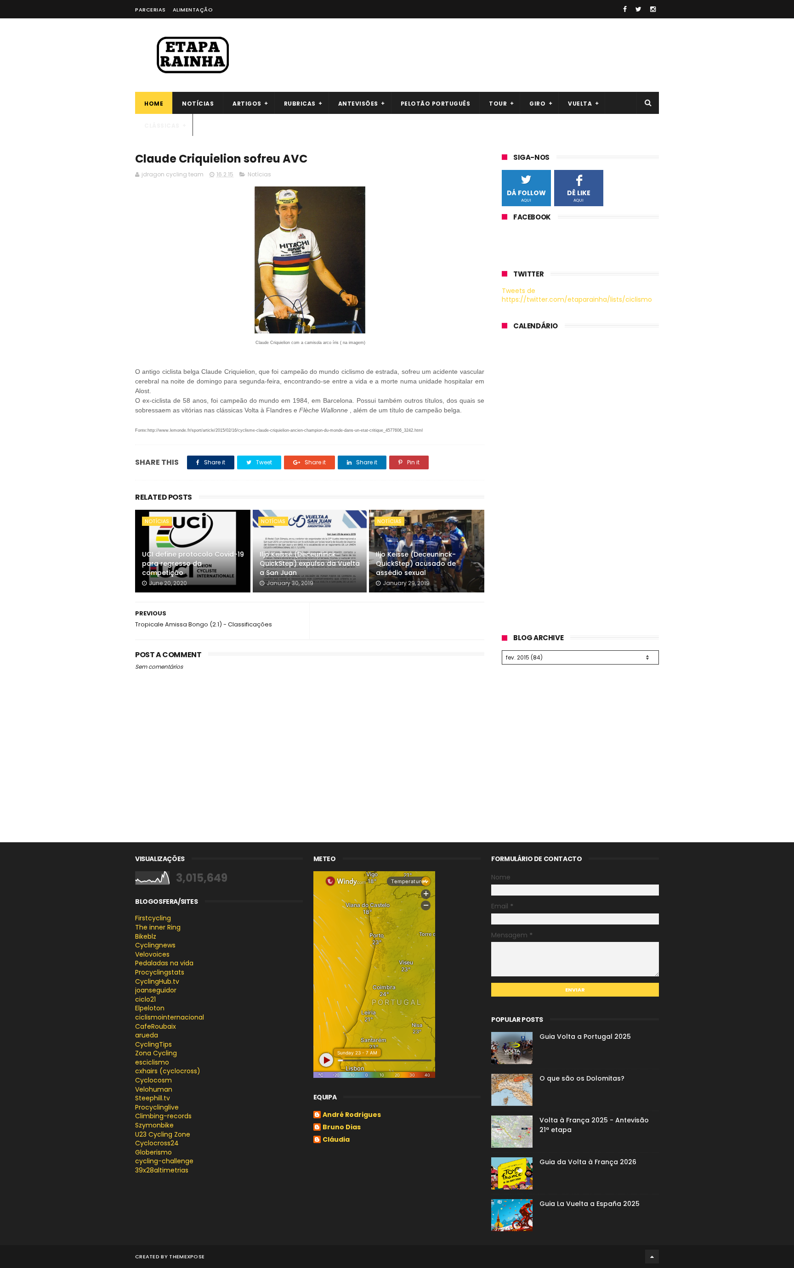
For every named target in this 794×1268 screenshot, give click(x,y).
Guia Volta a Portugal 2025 (585, 1036)
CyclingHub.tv (157, 981)
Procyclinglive (157, 1107)
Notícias (198, 103)
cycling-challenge (164, 1161)
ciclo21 (145, 999)
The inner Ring (158, 927)
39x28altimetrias (161, 1170)
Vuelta (580, 103)
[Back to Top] (652, 1256)
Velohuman (153, 1089)
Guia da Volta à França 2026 (587, 1162)
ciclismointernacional (169, 1017)
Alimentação (193, 9)
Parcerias (150, 9)
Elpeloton (149, 1008)
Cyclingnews (155, 945)
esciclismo (152, 1062)
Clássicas (162, 126)
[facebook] (625, 9)
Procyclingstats (159, 972)
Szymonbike (154, 1125)
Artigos (247, 103)
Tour (498, 103)
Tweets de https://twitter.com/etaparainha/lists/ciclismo (577, 295)
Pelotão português (436, 103)
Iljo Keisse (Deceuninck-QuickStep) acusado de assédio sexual (416, 563)
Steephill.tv (152, 1098)
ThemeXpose (186, 1256)
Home (153, 103)
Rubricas (300, 103)
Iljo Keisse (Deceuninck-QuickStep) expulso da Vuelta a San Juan (310, 563)
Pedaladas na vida (164, 963)
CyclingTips (153, 1044)
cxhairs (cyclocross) (167, 1071)
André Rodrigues (352, 1115)
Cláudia (336, 1140)
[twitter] (638, 9)
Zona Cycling (156, 1053)
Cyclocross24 (157, 1143)
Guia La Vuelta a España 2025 (589, 1203)
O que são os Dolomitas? (581, 1078)
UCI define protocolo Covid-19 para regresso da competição (193, 563)
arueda (146, 1035)
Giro (537, 103)
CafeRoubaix (155, 1026)
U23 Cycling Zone (162, 1134)
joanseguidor (155, 990)
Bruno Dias (342, 1127)
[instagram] (653, 9)
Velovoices (152, 954)
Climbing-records (163, 1116)
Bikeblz (145, 936)
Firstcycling (153, 918)
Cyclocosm (153, 1080)
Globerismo (153, 1152)
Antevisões (358, 103)
